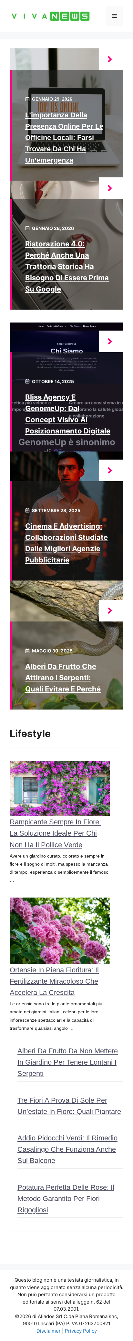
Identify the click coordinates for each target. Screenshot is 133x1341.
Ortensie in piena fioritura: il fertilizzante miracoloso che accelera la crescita (54, 981)
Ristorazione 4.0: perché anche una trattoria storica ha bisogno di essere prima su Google (67, 266)
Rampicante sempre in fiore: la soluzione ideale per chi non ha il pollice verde (55, 833)
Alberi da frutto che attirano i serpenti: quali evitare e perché (63, 677)
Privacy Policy (81, 1331)
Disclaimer (48, 1331)
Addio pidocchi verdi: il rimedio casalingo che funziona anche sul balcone (67, 1149)
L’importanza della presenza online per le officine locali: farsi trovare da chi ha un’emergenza (64, 137)
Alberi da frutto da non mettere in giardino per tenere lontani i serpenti (67, 1062)
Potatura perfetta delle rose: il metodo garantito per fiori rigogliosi (65, 1198)
